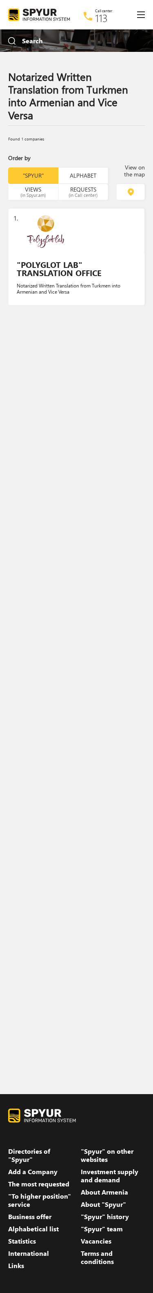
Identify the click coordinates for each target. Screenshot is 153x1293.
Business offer (29, 1217)
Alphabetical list (33, 1229)
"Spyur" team (102, 1229)
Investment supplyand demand (109, 1176)
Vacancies (96, 1241)
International (28, 1253)
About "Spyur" (103, 1204)
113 (101, 18)
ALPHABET (83, 175)
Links (16, 1266)
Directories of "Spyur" (29, 1155)
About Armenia (104, 1192)
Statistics (22, 1241)
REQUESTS (83, 191)
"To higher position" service (39, 1200)
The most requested (38, 1184)
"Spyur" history (105, 1217)
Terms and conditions (97, 1257)
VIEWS (33, 191)
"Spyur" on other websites (107, 1155)
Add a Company (33, 1172)
